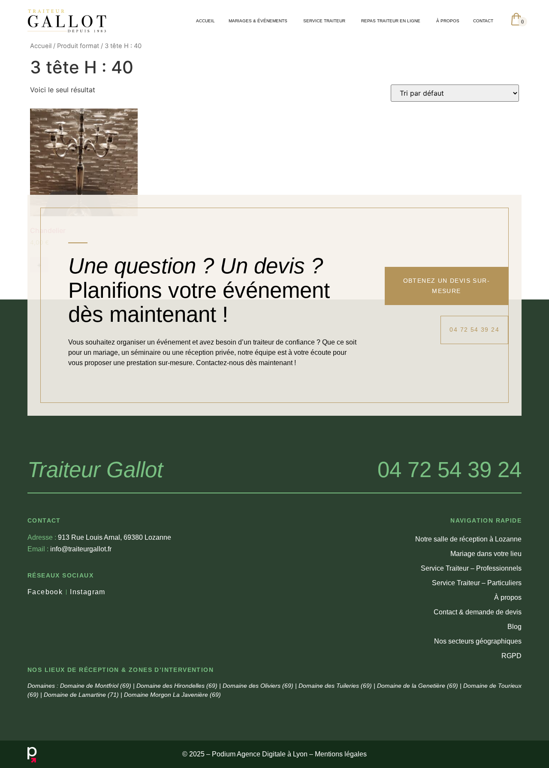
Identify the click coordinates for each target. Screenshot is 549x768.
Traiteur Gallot (95, 469)
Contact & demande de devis (478, 612)
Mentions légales (341, 754)
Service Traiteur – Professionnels (471, 568)
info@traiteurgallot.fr (69, 549)
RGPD (511, 655)
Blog (514, 626)
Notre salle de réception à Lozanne (468, 539)
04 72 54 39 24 (449, 469)
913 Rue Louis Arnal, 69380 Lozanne (99, 537)
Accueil (40, 46)
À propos (508, 597)
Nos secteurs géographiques (478, 641)
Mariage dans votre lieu (486, 553)
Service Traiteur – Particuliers (477, 583)
